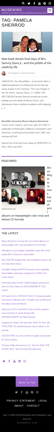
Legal (43, 400)
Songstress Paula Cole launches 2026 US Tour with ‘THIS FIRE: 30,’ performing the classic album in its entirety (26, 326)
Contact (33, 405)
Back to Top (27, 382)
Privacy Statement (21, 400)
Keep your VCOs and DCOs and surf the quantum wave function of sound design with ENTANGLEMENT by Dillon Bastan (25, 313)
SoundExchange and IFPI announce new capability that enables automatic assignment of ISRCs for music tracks (25, 273)
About (19, 405)
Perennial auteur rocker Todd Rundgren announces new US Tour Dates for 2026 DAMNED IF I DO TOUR (25, 286)
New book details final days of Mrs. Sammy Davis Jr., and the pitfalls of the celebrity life (26, 63)
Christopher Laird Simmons (21, 73)
